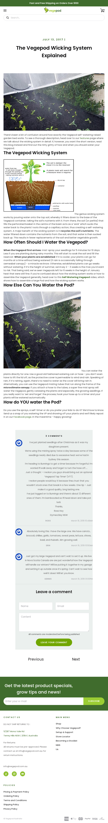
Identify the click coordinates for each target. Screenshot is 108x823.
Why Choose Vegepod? (68, 728)
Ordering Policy (11, 795)
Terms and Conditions (15, 800)
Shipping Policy (11, 804)
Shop (58, 723)
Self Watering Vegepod (76, 277)
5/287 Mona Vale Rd (14, 731)
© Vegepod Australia (13, 818)
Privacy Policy (10, 808)
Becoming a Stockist (66, 740)
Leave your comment (54, 642)
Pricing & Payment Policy (16, 791)
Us (57, 749)
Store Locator (63, 736)
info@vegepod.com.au (15, 766)
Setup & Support (64, 732)
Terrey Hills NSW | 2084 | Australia (21, 735)
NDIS (58, 745)
